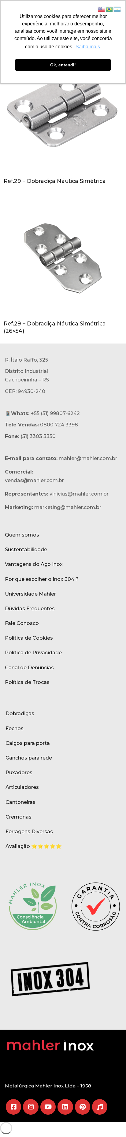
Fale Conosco (22, 623)
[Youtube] (48, 1106)
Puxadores (19, 772)
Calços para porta (28, 743)
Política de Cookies (29, 638)
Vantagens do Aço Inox (34, 564)
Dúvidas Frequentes (30, 608)
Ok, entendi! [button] (63, 64)
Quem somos (22, 535)
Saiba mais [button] (88, 46)
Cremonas (18, 817)
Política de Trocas (27, 682)
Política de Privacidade (33, 653)
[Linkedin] (65, 1106)
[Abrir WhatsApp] (111, 1121)
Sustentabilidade (26, 549)
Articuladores (22, 787)
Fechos (15, 728)
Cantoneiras (20, 802)
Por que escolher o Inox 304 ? (42, 579)
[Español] (117, 9)
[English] (102, 9)
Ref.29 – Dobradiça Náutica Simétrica (55, 181)
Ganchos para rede (29, 758)
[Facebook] (13, 1106)
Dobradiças (20, 713)
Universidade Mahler (30, 594)
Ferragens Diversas (29, 831)
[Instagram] (30, 1106)
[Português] (109, 9)
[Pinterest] (82, 1106)
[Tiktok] (99, 1106)
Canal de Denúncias (29, 668)
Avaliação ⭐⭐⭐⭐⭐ (34, 846)
